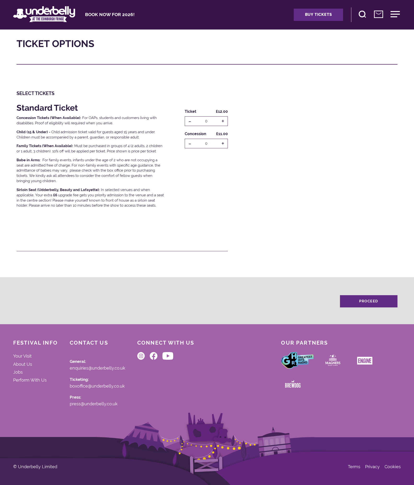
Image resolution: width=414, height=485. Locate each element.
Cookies (393, 467)
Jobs (18, 372)
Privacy (372, 467)
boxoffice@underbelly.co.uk (97, 386)
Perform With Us (30, 380)
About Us (22, 364)
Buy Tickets (318, 14)
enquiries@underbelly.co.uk (97, 368)
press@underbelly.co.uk (94, 404)
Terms (354, 467)
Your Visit (22, 356)
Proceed (368, 301)
